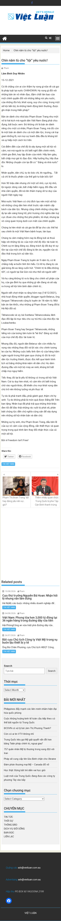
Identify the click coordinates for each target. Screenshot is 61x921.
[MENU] (57, 38)
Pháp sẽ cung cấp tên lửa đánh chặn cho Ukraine (30, 758)
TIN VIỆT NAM (8, 464)
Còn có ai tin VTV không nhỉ (19, 733)
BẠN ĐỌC (9, 832)
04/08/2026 (10, 613)
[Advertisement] (30, 543)
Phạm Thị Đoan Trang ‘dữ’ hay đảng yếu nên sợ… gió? (16, 501)
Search (8, 665)
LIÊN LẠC (9, 836)
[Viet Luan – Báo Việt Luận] (4, 38)
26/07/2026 (10, 635)
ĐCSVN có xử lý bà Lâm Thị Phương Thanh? (27, 728)
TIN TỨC (8, 816)
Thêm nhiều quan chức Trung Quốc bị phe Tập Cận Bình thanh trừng (46, 501)
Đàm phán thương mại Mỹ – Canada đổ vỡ (26, 764)
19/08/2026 (10, 591)
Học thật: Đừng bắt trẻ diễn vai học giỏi (24, 770)
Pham (6, 68)
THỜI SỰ (8, 820)
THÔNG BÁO (10, 824)
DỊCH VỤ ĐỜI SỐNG (14, 828)
